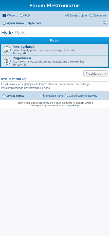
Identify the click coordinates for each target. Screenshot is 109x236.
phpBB (47, 102)
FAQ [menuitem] (27, 15)
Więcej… (12, 15)
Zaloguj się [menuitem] (99, 15)
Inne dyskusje (23, 47)
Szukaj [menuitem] (104, 24)
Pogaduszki (22, 58)
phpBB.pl (73, 105)
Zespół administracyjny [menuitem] (83, 95)
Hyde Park (34, 23)
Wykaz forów (15, 23)
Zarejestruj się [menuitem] (78, 15)
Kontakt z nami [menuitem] (53, 95)
